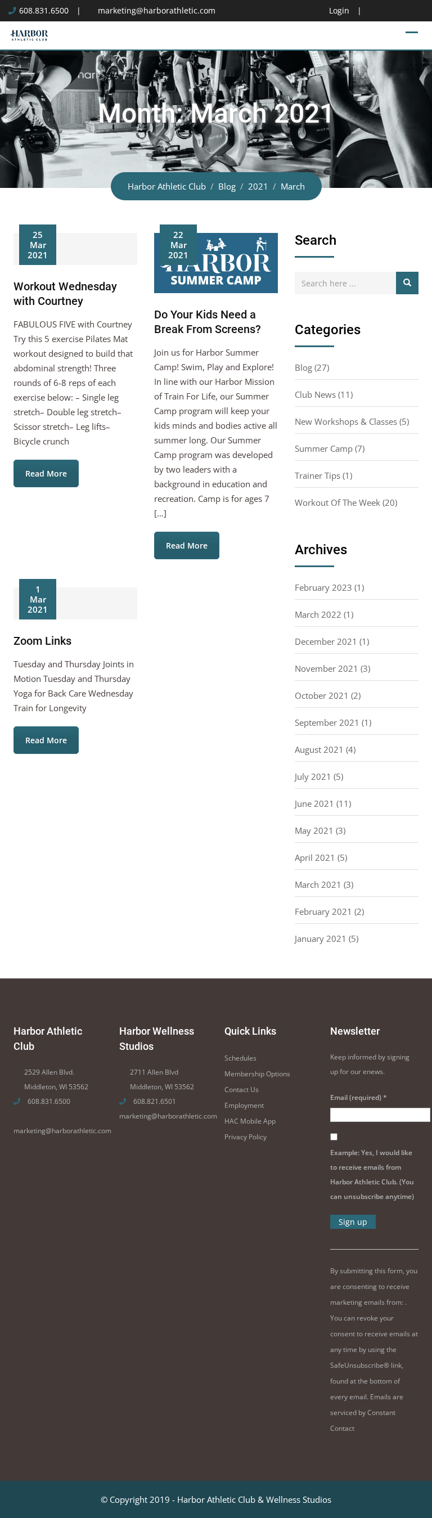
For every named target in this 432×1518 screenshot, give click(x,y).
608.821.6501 (154, 1101)
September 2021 (327, 722)
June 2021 (314, 803)
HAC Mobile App (250, 1121)
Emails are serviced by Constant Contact (366, 1412)
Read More (46, 473)
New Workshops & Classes (346, 421)
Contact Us (241, 1089)
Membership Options (257, 1074)
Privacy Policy (245, 1137)
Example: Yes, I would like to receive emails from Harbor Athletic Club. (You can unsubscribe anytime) (372, 1174)
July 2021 (313, 776)
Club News (315, 394)
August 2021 (319, 749)
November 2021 (326, 668)
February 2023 (323, 587)
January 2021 (320, 938)
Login (339, 11)
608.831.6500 (44, 11)
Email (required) (358, 1097)
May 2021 (314, 830)
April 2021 (315, 857)
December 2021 (326, 641)
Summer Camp (324, 448)
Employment (244, 1105)
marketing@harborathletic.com (156, 11)
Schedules (240, 1058)
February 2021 (323, 911)
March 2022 (318, 614)
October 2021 (322, 695)
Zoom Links (42, 641)
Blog (303, 367)
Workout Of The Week (337, 502)
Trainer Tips (317, 475)
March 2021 (318, 884)
